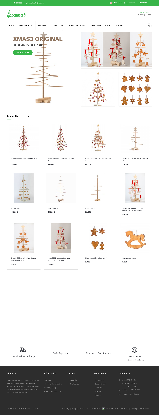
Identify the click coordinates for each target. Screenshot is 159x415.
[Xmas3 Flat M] (61, 188)
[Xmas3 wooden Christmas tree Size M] (61, 138)
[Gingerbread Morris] (135, 238)
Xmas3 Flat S (90, 208)
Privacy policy (69, 408)
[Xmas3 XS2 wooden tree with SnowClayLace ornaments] (135, 188)
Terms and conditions (89, 408)
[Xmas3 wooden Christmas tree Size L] (23, 138)
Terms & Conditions (53, 391)
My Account (99, 380)
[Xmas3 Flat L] (23, 188)
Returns (98, 395)
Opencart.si (146, 408)
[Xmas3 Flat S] (98, 188)
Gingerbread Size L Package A (96, 258)
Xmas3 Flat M (53, 208)
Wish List (98, 388)
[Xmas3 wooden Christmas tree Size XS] (135, 138)
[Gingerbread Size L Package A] (98, 238)
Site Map (98, 391)
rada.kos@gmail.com (36, 3)
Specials (73, 380)
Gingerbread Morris (129, 258)
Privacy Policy (50, 388)
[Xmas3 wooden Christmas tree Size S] (98, 138)
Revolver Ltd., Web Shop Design (122, 408)
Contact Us (74, 384)
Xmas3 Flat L (15, 208)
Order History (100, 384)
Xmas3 (48, 380)
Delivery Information (53, 384)
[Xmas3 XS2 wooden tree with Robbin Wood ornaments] (61, 238)
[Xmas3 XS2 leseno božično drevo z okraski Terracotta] (23, 238)
